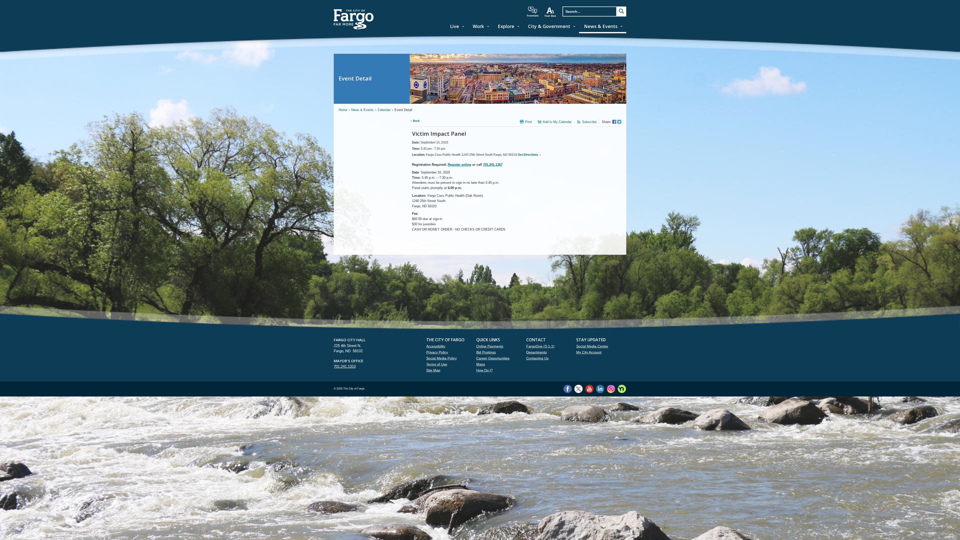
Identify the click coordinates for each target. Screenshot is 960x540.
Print (528, 122)
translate (532, 12)
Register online (459, 164)
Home (343, 110)
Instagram (611, 388)
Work (478, 26)
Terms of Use (436, 364)
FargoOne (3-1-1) (540, 346)
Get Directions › (529, 154)
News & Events (601, 26)
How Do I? (484, 370)
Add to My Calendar (557, 122)
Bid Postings (486, 352)
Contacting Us (537, 358)
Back (416, 120)
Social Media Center (592, 346)
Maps (480, 364)
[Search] (621, 11)
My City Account (589, 352)
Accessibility (435, 346)
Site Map (433, 370)
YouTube (589, 388)
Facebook (568, 388)
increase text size (550, 12)
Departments (536, 352)
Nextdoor (622, 388)
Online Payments (489, 346)
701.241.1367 (492, 164)
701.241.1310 (345, 366)
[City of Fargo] (354, 11)
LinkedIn (600, 388)
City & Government (549, 26)
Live (454, 26)
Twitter (578, 388)
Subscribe (589, 122)
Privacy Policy (437, 352)
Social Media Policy (441, 358)
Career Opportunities (493, 358)
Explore (506, 26)
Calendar (384, 110)
